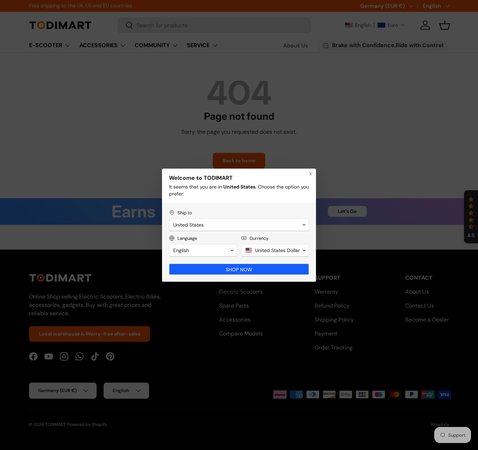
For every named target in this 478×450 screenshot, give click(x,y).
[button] (239, 225)
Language (187, 238)
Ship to (184, 213)
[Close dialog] (311, 174)
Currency (258, 238)
